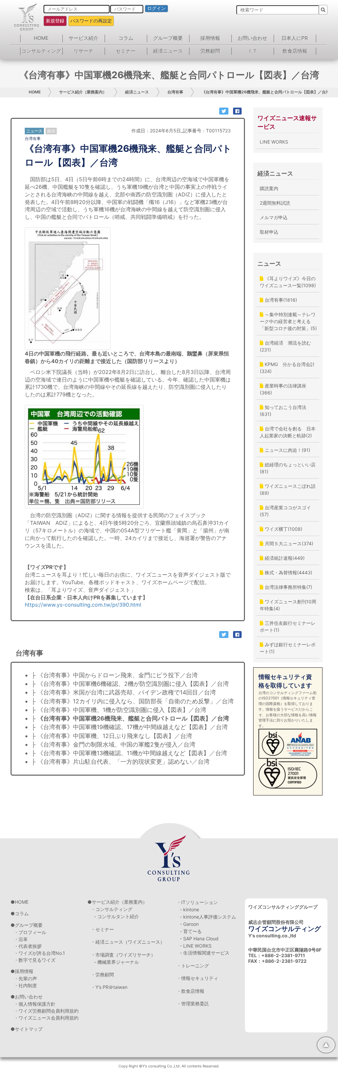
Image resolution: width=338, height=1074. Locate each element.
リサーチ (83, 51)
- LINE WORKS (196, 946)
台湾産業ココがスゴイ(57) (285, 511)
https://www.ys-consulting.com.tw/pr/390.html (83, 604)
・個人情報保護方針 (34, 1004)
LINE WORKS (274, 142)
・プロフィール (30, 932)
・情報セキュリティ (197, 978)
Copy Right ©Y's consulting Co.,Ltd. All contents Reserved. (169, 1066)
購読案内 (269, 188)
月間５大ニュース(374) (288, 543)
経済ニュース (168, 51)
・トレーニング (193, 965)
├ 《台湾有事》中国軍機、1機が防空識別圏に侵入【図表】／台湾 (118, 709)
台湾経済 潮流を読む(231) (285, 346)
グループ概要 (168, 38)
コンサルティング (41, 51)
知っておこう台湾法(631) (283, 410)
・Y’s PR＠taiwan (109, 987)
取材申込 (269, 232)
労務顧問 (210, 51)
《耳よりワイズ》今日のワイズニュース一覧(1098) (288, 282)
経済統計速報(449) (284, 558)
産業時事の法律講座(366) (283, 389)
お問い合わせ (252, 38)
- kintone (189, 909)
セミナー (126, 51)
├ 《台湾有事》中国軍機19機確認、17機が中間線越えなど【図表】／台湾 (129, 726)
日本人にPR (295, 38)
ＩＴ (252, 51)
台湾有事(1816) (280, 300)
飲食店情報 (295, 51)
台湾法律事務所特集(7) (287, 587)
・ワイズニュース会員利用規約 (46, 1018)
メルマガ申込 (273, 217)
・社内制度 (25, 985)
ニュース (269, 263)
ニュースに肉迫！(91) (286, 450)
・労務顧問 (102, 974)
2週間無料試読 (275, 203)
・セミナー (102, 929)
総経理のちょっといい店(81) (288, 468)
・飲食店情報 (190, 991)
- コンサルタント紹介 (116, 916)
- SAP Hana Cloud (199, 938)
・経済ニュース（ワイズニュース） (128, 942)
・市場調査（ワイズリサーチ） (123, 954)
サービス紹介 (83, 38)
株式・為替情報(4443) (287, 572)
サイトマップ (29, 1029)
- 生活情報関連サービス (204, 953)
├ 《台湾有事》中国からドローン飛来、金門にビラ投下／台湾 (114, 675)
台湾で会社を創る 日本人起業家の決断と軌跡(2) (288, 432)
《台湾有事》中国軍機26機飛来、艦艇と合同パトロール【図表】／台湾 (266, 91)
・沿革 (21, 939)
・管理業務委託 (193, 1003)
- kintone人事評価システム (208, 917)
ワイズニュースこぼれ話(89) (288, 489)
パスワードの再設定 (91, 20)
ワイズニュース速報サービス (287, 122)
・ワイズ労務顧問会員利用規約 (46, 1011)
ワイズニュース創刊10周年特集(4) (288, 605)
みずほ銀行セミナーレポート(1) (288, 648)
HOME (41, 38)
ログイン (156, 8)
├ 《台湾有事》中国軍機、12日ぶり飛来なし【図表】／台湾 (111, 735)
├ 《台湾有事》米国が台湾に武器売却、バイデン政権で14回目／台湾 (123, 692)
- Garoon (189, 924)
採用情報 (210, 38)
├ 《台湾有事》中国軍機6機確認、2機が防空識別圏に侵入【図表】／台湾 (130, 683)
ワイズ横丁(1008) (282, 529)
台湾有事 (175, 91)
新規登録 (55, 20)
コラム (125, 38)
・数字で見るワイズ (34, 960)
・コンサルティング (111, 909)
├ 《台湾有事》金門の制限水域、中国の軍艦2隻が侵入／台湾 (113, 744)
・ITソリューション (197, 902)
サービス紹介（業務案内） (83, 91)
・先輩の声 (25, 978)
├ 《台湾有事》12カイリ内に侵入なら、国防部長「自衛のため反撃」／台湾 (132, 701)
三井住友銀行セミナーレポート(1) (288, 626)
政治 (51, 130)
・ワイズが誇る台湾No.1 (39, 953)
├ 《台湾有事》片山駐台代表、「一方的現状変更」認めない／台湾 (120, 761)
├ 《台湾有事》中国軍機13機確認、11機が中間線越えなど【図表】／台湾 (129, 753)
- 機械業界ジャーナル (116, 962)
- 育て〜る (191, 931)
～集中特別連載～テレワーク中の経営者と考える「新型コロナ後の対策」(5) (288, 321)
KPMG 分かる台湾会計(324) (287, 367)
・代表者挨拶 (28, 946)
